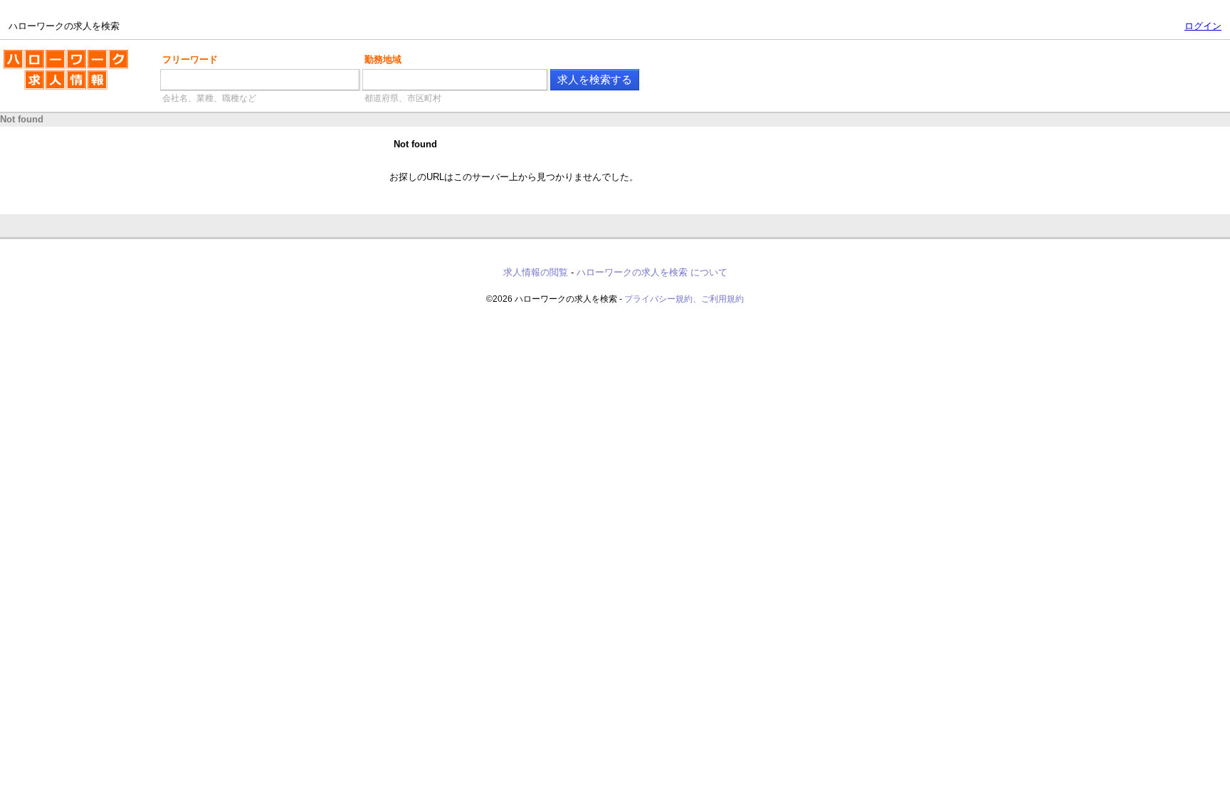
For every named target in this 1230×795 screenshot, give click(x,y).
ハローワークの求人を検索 (55, 55)
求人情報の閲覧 (535, 272)
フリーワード (190, 59)
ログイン (1202, 26)
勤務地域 (382, 59)
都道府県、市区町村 (402, 98)
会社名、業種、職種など (209, 98)
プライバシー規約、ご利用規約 (684, 299)
